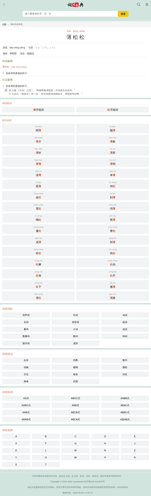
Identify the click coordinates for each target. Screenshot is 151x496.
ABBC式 (124, 412)
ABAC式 (124, 405)
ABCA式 (75, 419)
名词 (26, 322)
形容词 (75, 322)
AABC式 (26, 405)
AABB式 (124, 398)
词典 (4, 24)
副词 (125, 322)
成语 (75, 343)
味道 (75, 374)
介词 (75, 329)
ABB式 (30, 53)
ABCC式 (75, 398)
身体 (26, 381)
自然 (125, 374)
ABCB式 (75, 412)
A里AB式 (125, 419)
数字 (125, 360)
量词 (26, 329)
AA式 (26, 398)
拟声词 (26, 315)
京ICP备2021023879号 (94, 481)
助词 (125, 336)
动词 (125, 315)
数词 (75, 336)
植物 (75, 367)
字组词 (38, 110)
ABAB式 (26, 419)
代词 (75, 315)
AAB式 (26, 412)
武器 (75, 381)
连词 (125, 329)
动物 (26, 367)
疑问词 (26, 343)
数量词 (26, 336)
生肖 (26, 360)
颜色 (125, 367)
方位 (26, 374)
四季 (75, 360)
